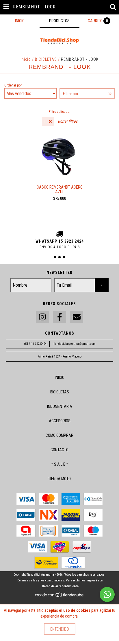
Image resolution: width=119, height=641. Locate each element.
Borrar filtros (67, 121)
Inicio (26, 59)
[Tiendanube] (59, 597)
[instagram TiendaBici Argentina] (42, 317)
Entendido (59, 629)
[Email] (76, 317)
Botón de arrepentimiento (60, 586)
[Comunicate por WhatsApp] (107, 594)
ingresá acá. (94, 580)
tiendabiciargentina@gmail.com (74, 344)
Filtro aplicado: (59, 112)
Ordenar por (13, 85)
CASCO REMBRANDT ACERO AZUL (60, 189)
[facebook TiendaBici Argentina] (59, 317)
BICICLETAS (46, 59)
